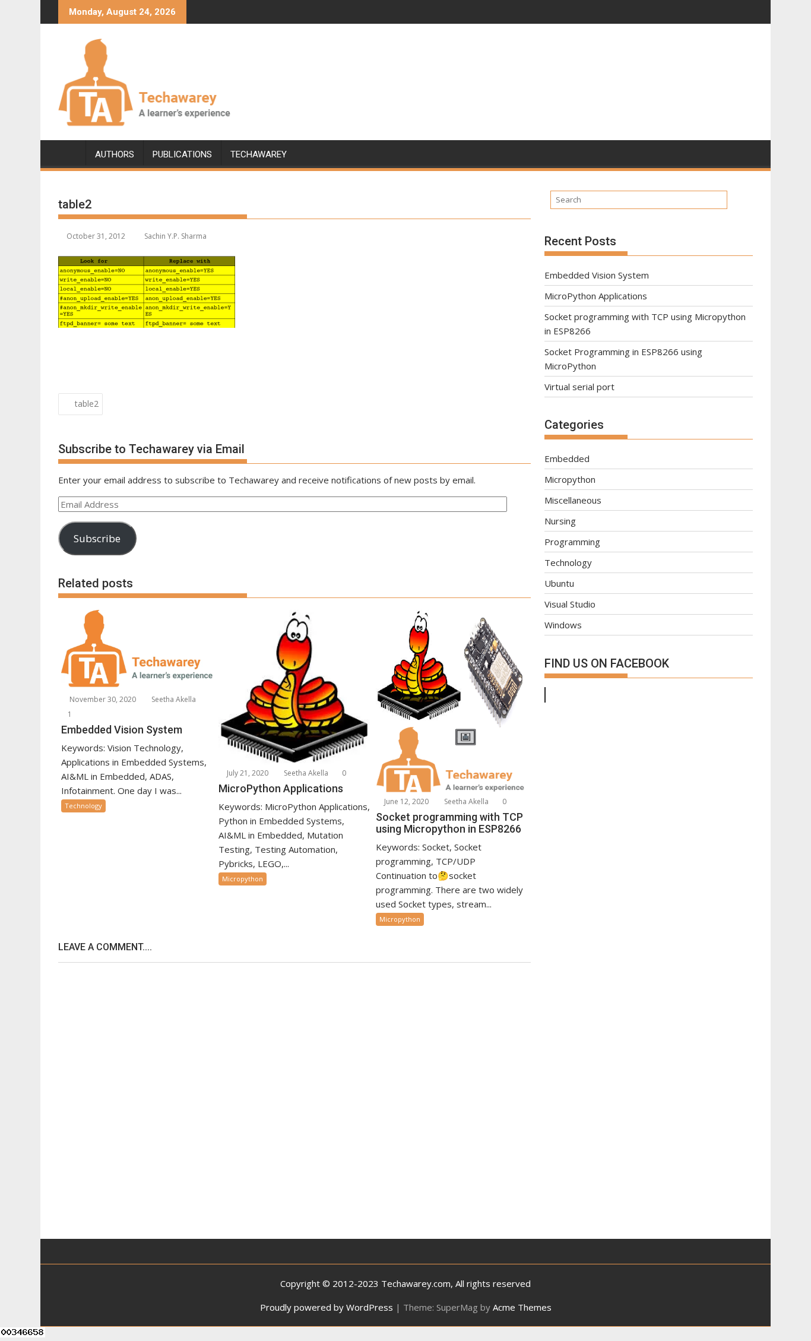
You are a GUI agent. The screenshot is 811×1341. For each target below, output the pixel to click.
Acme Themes (522, 1307)
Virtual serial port (579, 387)
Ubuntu (559, 583)
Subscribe (97, 538)
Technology (83, 805)
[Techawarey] (69, 152)
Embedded (567, 458)
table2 (87, 403)
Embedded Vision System (596, 275)
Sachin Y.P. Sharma (175, 236)
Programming (572, 542)
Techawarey (258, 154)
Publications (182, 154)
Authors (114, 154)
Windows (563, 625)
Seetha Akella (173, 699)
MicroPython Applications (595, 296)
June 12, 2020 (405, 801)
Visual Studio (569, 604)
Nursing (560, 521)
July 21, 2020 (246, 773)
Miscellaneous (572, 500)
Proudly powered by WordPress (326, 1307)
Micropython (242, 878)
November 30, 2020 (102, 699)
